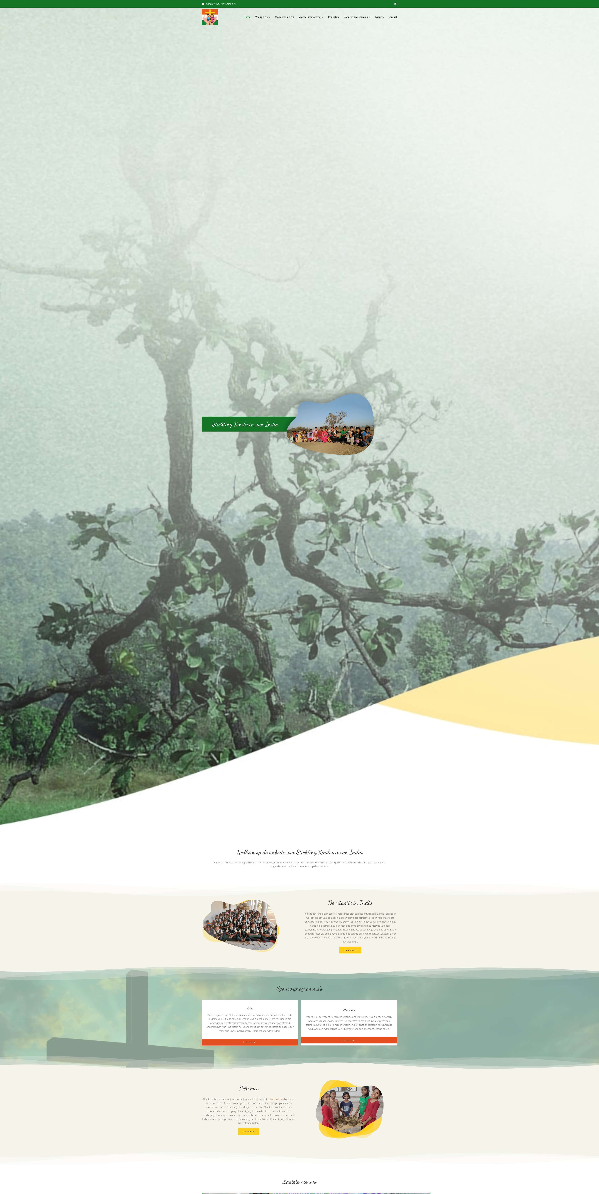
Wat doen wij (277, 1099)
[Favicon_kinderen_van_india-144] (210, 10)
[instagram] (395, 4)
